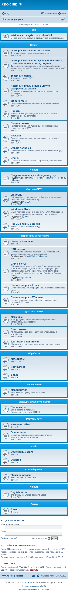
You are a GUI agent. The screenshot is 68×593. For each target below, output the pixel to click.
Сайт (34, 446)
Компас (43, 256)
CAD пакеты (18, 249)
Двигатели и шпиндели (25, 341)
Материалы (18, 358)
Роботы (15, 111)
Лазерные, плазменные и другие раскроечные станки (30, 87)
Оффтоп (16, 459)
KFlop (27, 216)
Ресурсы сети (34, 419)
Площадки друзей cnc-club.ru (34, 401)
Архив (34, 504)
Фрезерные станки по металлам (30, 50)
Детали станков (34, 311)
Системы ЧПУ (34, 189)
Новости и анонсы (22, 241)
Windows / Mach (20, 209)
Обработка (34, 353)
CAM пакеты (18, 263)
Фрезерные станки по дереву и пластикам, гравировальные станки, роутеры (37, 62)
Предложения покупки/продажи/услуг (34, 175)
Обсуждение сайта (22, 451)
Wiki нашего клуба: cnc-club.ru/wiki (32, 35)
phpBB (28, 582)
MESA (27, 202)
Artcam (28, 278)
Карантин (17, 180)
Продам (39, 178)
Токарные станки (21, 75)
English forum (19, 492)
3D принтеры (19, 100)
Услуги (50, 178)
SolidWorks (31, 256)
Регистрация (17, 520)
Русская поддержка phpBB (34, 586)
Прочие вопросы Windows (27, 297)
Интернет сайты (20, 424)
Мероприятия (34, 384)
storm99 (34, 570)
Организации (18, 432)
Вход (4, 520)
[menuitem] (5, 13)
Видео (14, 374)
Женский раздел (34, 469)
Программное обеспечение (34, 235)
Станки (34, 45)
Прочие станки (20, 123)
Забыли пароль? (9, 538)
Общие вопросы (21, 147)
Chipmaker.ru (18, 407)
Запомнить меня (39, 538)
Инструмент (18, 366)
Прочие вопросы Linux (25, 285)
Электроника (18, 329)
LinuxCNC (16, 194)
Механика (16, 317)
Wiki (34, 30)
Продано (61, 178)
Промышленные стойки (25, 223)
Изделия (16, 135)
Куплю (29, 178)
